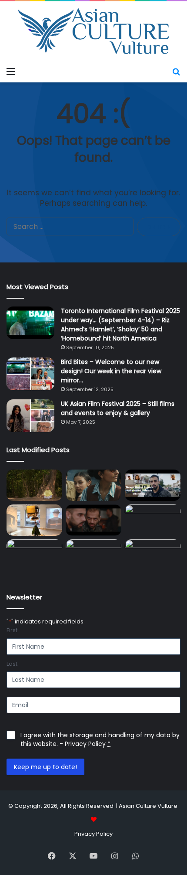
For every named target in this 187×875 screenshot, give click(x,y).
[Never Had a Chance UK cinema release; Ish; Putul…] (93, 520)
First (12, 630)
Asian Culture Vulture (148, 806)
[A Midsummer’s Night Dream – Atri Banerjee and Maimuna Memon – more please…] (152, 555)
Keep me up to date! (45, 767)
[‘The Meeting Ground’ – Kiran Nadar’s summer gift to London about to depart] (34, 520)
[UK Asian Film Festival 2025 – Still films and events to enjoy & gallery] (30, 415)
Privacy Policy (85, 743)
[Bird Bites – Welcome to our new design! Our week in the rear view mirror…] (30, 373)
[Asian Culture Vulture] (93, 32)
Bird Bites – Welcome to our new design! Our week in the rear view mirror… (111, 371)
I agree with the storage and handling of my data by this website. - (100, 739)
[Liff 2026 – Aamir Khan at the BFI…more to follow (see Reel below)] (93, 557)
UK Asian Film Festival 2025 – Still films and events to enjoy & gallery (117, 408)
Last (12, 664)
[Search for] (176, 71)
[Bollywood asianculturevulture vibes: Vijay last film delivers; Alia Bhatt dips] (152, 520)
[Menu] (11, 71)
